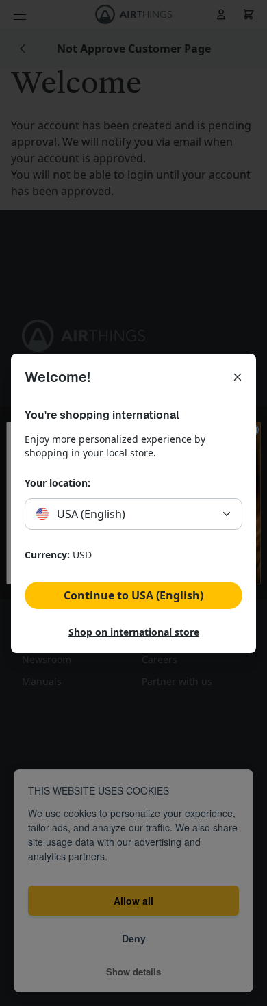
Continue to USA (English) (133, 595)
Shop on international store (133, 632)
